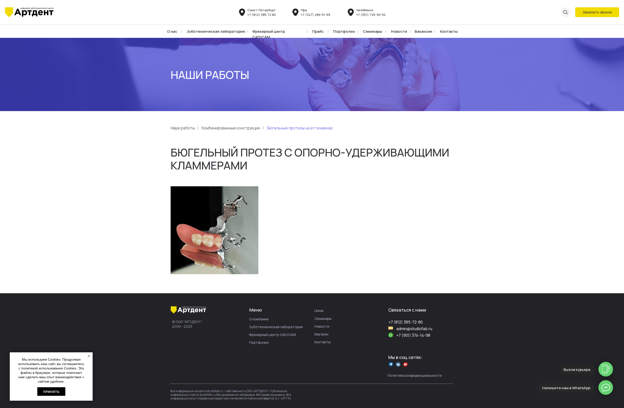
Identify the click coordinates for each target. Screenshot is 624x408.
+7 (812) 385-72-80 (406, 322)
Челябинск (364, 10)
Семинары (372, 31)
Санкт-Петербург (261, 10)
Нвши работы (183, 128)
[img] (29, 12)
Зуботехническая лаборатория (216, 31)
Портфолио (344, 31)
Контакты (449, 31)
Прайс (318, 31)
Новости (399, 31)
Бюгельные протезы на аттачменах (300, 128)
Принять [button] (51, 391)
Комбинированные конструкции (231, 128)
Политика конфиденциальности (415, 375)
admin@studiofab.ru (414, 328)
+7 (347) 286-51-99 (315, 14)
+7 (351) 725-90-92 (371, 14)
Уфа (304, 10)
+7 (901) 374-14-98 (413, 335)
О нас (172, 31)
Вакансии (423, 31)
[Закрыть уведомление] (89, 356)
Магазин (321, 334)
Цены (318, 310)
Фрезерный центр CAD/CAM (272, 334)
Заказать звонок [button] (597, 12)
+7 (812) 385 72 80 (261, 14)
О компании (259, 319)
